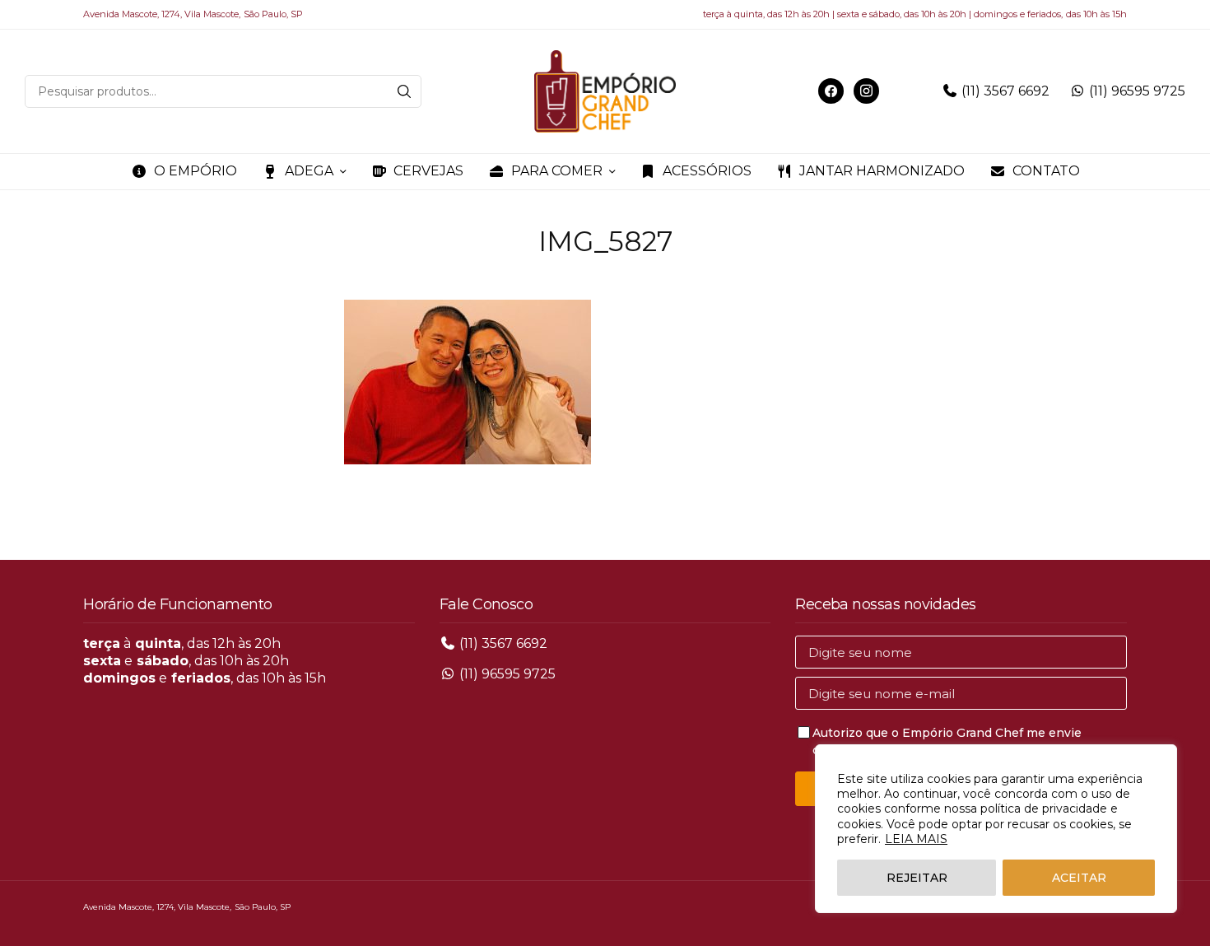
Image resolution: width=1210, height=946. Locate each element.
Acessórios (707, 171)
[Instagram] (866, 90)
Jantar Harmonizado (882, 171)
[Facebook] (831, 90)
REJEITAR (917, 877)
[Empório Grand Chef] (605, 91)
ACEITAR (1079, 877)
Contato (1046, 171)
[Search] (404, 91)
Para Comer (557, 171)
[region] (996, 828)
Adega (309, 171)
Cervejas (428, 171)
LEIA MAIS (916, 839)
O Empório (195, 171)
